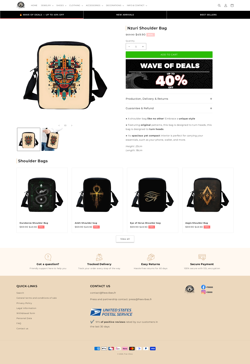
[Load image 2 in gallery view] (53, 139)
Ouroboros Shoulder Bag (34, 223)
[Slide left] (59, 125)
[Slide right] (72, 125)
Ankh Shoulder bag (86, 223)
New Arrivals (125, 14)
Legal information (26, 308)
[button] (47, 5)
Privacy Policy (24, 303)
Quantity (130, 41)
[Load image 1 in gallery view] (28, 139)
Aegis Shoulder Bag (196, 223)
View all (125, 239)
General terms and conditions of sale (36, 298)
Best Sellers (208, 14)
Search (20, 293)
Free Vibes (128, 354)
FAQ (18, 323)
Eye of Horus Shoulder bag (145, 223)
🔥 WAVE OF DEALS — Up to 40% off (42, 14)
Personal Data (24, 318)
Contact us (22, 328)
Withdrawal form (25, 313)
